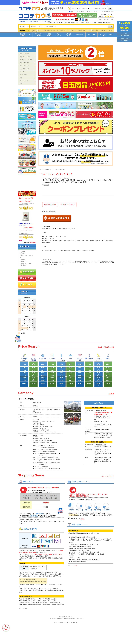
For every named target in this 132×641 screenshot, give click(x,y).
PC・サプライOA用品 (39, 34)
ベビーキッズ (104, 34)
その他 (62, 169)
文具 (30, 34)
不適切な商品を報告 (49, 211)
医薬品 (110, 34)
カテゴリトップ (42, 169)
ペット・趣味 (91, 34)
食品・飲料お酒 (68, 34)
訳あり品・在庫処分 (23, 34)
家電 (99, 34)
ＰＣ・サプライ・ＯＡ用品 (53, 169)
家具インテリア (58, 34)
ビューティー (79, 34)
